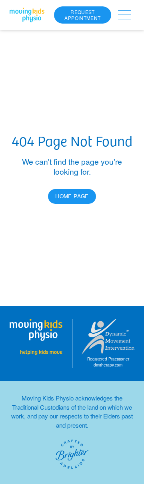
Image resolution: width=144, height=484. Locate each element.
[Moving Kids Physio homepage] (27, 15)
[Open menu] (124, 15)
